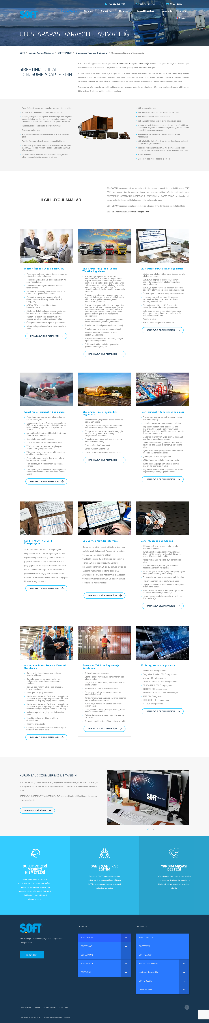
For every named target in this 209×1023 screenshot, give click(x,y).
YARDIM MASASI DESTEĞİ (174, 867)
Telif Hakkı (64, 1007)
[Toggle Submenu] (126, 938)
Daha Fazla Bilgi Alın (35, 810)
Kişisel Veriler (26, 1007)
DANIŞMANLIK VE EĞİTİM (104, 867)
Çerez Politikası (50, 1007)
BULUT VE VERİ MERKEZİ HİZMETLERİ (35, 869)
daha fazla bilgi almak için (44, 336)
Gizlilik (37, 1007)
